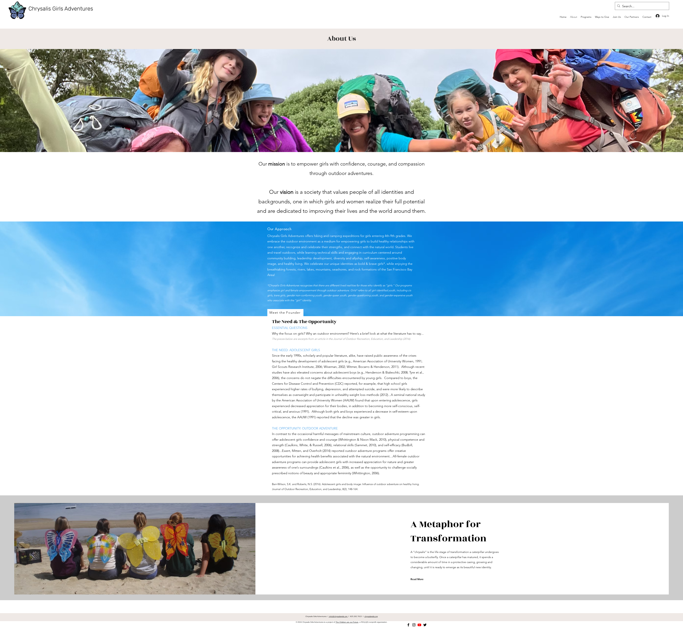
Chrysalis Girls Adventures (60, 8)
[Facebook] (408, 625)
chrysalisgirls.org (371, 616)
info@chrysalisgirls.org (338, 616)
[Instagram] (414, 625)
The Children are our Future (347, 622)
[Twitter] (425, 625)
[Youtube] (419, 625)
